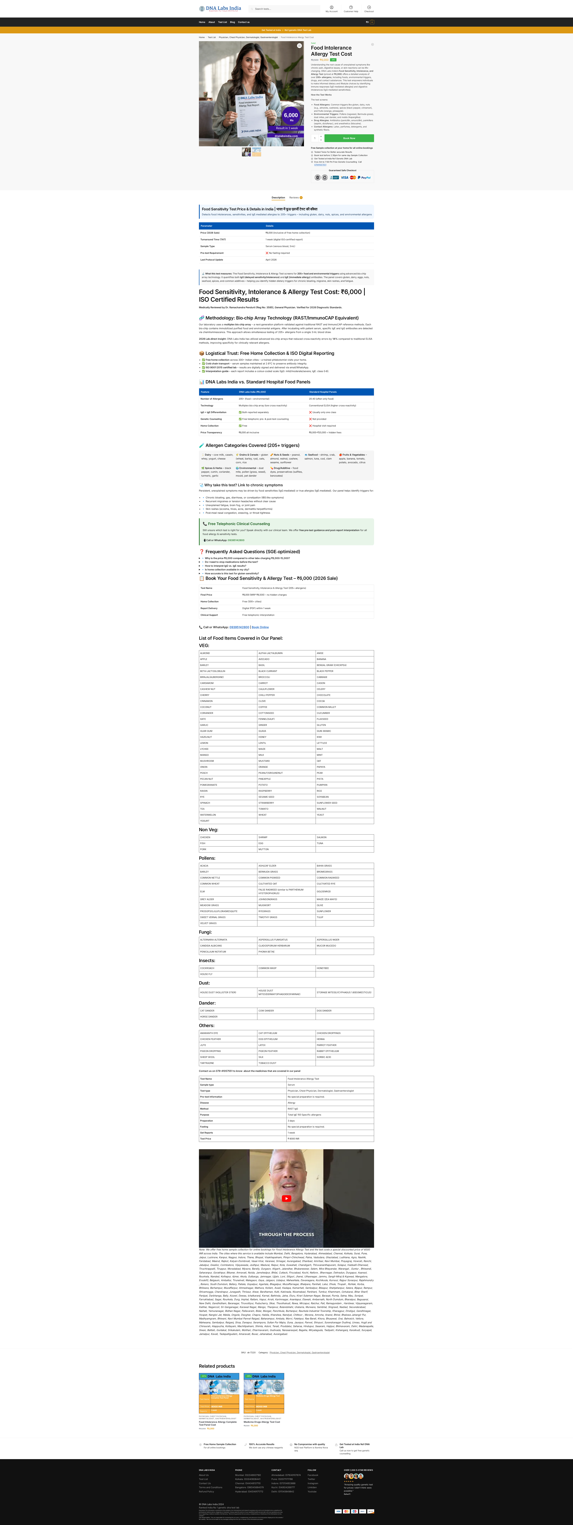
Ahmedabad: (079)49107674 (286, 1475)
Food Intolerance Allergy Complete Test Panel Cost (218, 1423)
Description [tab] (278, 197)
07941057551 (320, 164)
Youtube (312, 1491)
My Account (332, 11)
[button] (370, 22)
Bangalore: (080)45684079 (249, 1487)
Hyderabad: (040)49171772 (249, 1491)
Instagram (313, 1483)
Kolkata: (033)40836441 (247, 1479)
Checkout (369, 11)
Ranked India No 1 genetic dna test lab (219, 1507)
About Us (204, 1475)
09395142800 (236, 540)
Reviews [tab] (295, 197)
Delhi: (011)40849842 (282, 1491)
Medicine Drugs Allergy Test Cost (262, 1421)
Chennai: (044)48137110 (248, 1483)
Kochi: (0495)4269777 (283, 1487)
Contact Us (205, 1483)
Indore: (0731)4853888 (283, 1483)
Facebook (313, 1475)
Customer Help (351, 11)
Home (202, 37)
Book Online (260, 627)
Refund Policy (206, 1491)
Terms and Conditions (210, 1487)
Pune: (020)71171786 (282, 1479)
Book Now (349, 138)
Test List (212, 37)
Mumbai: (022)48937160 (248, 1475)
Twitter (311, 1479)
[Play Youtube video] (286, 1198)
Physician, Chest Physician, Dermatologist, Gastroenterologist (248, 37)
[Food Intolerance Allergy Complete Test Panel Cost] (372, 44)
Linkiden (312, 1487)
